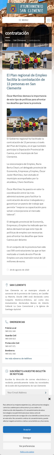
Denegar (27, 437)
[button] (49, 398)
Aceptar (27, 429)
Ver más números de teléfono (18, 358)
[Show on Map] (49, 20)
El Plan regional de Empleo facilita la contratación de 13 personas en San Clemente (27, 81)
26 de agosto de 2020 (19, 269)
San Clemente (19, 40)
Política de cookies (27, 452)
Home (7, 40)
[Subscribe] (46, 392)
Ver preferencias (27, 446)
